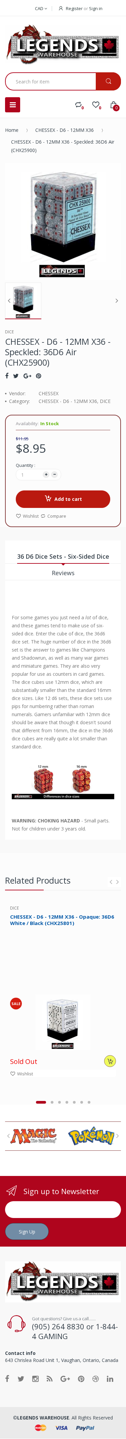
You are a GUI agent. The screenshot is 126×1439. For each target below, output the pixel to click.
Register (74, 8)
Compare (56, 516)
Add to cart (68, 499)
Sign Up (27, 1231)
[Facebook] (6, 375)
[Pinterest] (38, 375)
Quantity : (25, 465)
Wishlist (31, 516)
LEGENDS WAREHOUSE (43, 1417)
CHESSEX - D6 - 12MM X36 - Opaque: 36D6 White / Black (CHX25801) (62, 919)
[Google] (27, 375)
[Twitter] (16, 375)
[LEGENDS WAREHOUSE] (63, 45)
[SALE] (63, 1022)
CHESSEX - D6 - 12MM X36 (64, 130)
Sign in (95, 8)
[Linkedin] (110, 1378)
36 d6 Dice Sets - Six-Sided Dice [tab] (63, 556)
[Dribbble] (95, 1378)
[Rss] (49, 1378)
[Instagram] (35, 1378)
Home (11, 130)
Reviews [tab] (63, 573)
